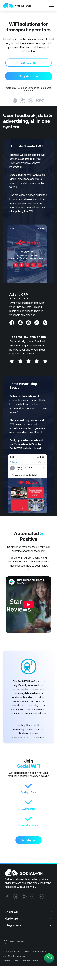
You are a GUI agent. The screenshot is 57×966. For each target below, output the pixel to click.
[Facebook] (7, 896)
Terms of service (21, 960)
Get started (28, 840)
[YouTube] (41, 896)
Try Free (16, 23)
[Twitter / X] (32, 896)
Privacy (6, 960)
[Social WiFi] (20, 5)
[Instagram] (24, 896)
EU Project (38, 960)
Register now (28, 76)
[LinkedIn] (15, 896)
